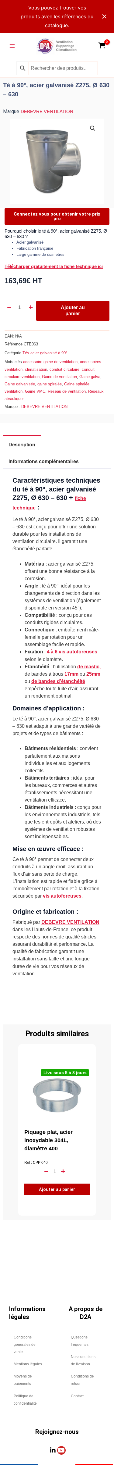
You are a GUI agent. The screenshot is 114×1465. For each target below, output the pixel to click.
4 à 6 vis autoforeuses (72, 651)
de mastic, (89, 666)
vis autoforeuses (62, 896)
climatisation (36, 369)
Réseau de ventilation (67, 391)
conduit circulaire (64, 369)
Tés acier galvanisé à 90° (44, 353)
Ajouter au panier (73, 310)
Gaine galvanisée (20, 384)
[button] (92, 128)
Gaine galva (89, 376)
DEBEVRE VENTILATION (47, 111)
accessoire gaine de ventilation (50, 361)
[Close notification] (104, 16)
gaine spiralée (49, 384)
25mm (93, 674)
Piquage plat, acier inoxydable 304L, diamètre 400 (48, 1140)
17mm (71, 674)
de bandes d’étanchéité (58, 681)
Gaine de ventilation (59, 376)
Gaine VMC (35, 391)
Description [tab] (22, 444)
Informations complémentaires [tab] (44, 461)
